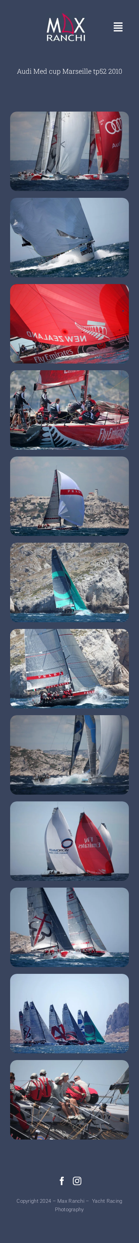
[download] (66, 16)
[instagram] (77, 1181)
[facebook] (62, 1181)
